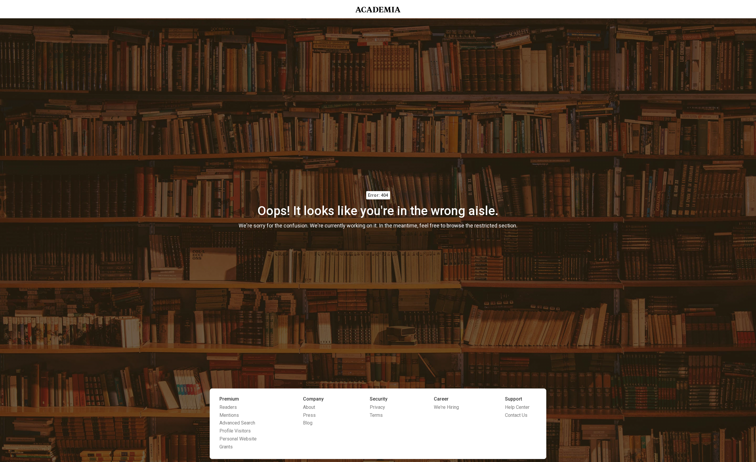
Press (309, 415)
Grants (226, 447)
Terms (376, 415)
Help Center (517, 407)
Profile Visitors (235, 431)
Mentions (229, 415)
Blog (307, 423)
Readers (228, 407)
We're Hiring (446, 407)
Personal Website (238, 439)
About (309, 407)
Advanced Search (237, 423)
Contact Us (516, 415)
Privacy (377, 407)
